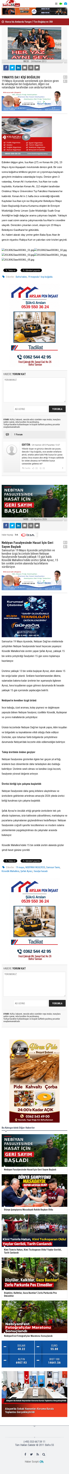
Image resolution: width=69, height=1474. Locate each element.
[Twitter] (12, 67)
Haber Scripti (32, 1461)
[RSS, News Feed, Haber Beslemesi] (37, 1454)
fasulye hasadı (41, 871)
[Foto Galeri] (65, 3)
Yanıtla (27, 468)
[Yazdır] (30, 67)
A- (65, 81)
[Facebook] (6, 67)
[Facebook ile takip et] (25, 1454)
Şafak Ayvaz (26, 871)
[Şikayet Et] (62, 468)
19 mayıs (20, 867)
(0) (36, 468)
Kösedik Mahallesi (10, 871)
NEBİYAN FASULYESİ (35, 867)
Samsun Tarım (53, 867)
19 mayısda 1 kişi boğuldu (40, 276)
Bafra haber (21, 276)
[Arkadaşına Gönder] (24, 67)
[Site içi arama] (44, 1454)
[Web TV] (61, 3)
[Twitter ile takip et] (31, 1454)
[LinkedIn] (18, 67)
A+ (65, 77)
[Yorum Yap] (37, 67)
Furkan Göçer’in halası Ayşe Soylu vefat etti (27, 21)
